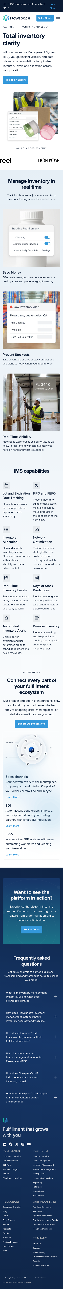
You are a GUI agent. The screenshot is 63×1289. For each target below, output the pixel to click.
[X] (17, 1144)
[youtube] (29, 1144)
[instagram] (23, 1144)
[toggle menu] (58, 18)
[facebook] (11, 1144)
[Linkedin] (5, 1144)
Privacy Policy (10, 1278)
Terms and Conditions (25, 1278)
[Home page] (16, 18)
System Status (40, 1278)
